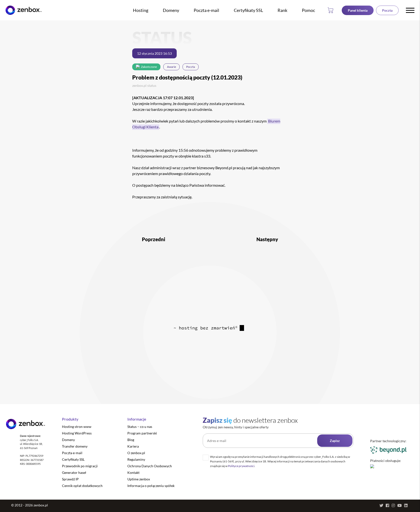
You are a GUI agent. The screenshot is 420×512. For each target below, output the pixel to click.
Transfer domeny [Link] (75, 446)
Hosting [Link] (140, 10)
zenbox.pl (139, 85)
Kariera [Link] (133, 446)
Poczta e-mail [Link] (206, 10)
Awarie (171, 67)
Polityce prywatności (241, 466)
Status (151, 85)
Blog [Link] (130, 440)
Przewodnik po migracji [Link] (80, 466)
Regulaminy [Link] (136, 459)
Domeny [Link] (171, 10)
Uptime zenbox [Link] (138, 479)
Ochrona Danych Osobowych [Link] (149, 466)
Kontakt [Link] (133, 472)
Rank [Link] (282, 10)
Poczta (190, 67)
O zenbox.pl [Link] (136, 453)
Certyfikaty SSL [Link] (248, 10)
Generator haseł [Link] (74, 472)
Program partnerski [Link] (142, 433)
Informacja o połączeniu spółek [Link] (151, 486)
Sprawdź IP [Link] (70, 479)
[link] (24, 10)
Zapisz (335, 441)
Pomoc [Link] (308, 10)
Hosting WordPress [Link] (77, 433)
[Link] (358, 10)
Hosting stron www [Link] (76, 426)
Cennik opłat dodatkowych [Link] (82, 486)
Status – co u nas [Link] (139, 426)
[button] (331, 10)
